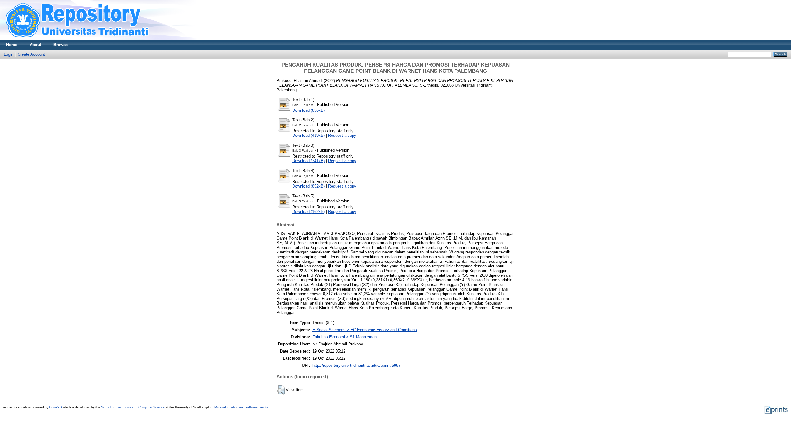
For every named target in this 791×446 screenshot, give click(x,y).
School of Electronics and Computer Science (133, 407)
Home (11, 44)
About (35, 44)
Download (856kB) (308, 110)
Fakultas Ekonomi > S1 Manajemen (344, 337)
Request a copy (342, 135)
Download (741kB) (308, 160)
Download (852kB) (308, 186)
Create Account (31, 54)
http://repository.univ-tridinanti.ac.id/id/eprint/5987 (356, 365)
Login (8, 54)
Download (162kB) (308, 211)
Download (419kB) (308, 135)
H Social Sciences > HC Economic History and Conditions (364, 329)
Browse (60, 44)
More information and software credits (241, 407)
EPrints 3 (55, 407)
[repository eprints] (95, 39)
